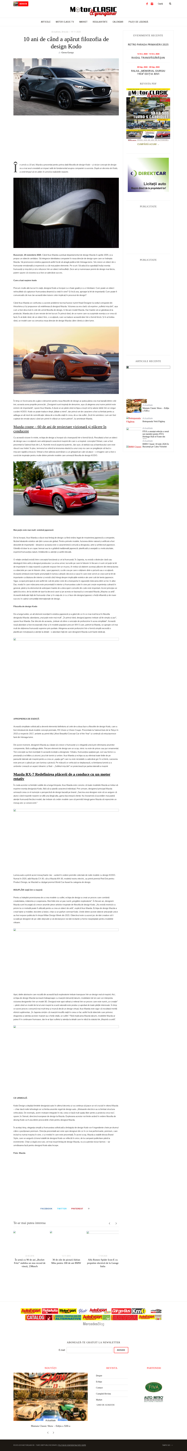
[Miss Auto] (156, 1313)
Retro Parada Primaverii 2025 (148, 44)
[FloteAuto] (50, 1313)
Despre (99, 1375)
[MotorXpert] (68, 1313)
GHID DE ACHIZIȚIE (106, 1405)
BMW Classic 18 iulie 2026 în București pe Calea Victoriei (156, 445)
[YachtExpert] (83, 1313)
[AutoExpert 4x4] (150, 1319)
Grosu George (67, 52)
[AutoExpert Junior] (100, 1313)
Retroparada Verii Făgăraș (154, 421)
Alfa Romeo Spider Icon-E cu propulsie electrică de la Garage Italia (103, 1263)
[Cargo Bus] (121, 1313)
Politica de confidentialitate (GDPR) (72, 1445)
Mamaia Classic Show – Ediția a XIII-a (156, 409)
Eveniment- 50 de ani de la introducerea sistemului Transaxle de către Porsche (148, 380)
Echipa (99, 1381)
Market (99, 1400)
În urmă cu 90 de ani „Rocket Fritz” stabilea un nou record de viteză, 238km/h (29, 1263)
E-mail (62, 1350)
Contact (99, 1388)
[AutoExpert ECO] (96, 1319)
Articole (65, 32)
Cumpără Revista (103, 1394)
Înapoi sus (166, 1445)
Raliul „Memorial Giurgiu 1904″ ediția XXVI (148, 72)
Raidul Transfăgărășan (148, 57)
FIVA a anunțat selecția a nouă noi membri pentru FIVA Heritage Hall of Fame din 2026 (156, 435)
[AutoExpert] (31, 1313)
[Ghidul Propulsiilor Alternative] (67, 1319)
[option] (29, 1249)
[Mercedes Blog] (93, 1326)
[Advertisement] (66, 141)
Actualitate (56, 32)
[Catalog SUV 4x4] (39, 1319)
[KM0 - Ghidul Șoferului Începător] (139, 1313)
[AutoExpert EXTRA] (124, 1319)
